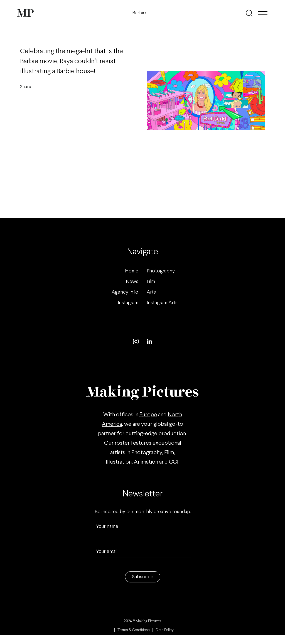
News (132, 281)
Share (25, 87)
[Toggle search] (249, 13)
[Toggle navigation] (262, 13)
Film (151, 281)
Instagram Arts (162, 303)
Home (131, 271)
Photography (161, 271)
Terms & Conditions (133, 630)
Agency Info (125, 292)
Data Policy (165, 630)
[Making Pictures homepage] (25, 13)
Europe (148, 414)
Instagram (128, 303)
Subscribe (142, 577)
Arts (151, 292)
